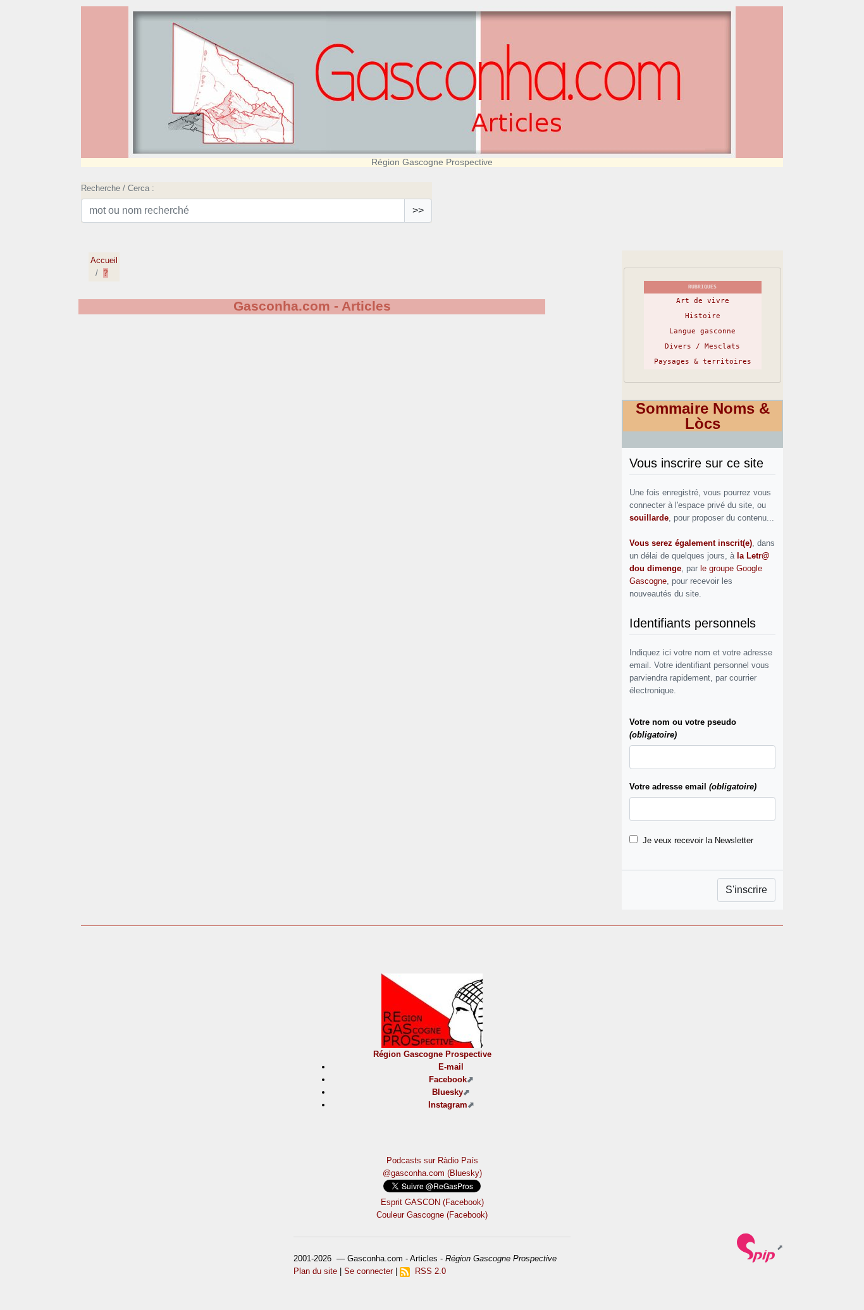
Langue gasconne (702, 331)
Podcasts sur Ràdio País (432, 1160)
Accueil (104, 260)
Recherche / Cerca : (117, 188)
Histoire (702, 316)
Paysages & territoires (702, 361)
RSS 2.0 (428, 1271)
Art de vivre (702, 301)
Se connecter (368, 1271)
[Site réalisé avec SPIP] (760, 1247)
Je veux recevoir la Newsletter (698, 840)
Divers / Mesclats (702, 346)
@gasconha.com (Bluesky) (432, 1173)
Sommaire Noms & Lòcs (703, 416)
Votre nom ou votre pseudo (682, 728)
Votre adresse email (692, 786)
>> (418, 210)
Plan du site (315, 1271)
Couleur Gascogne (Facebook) (432, 1215)
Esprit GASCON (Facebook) (432, 1202)
